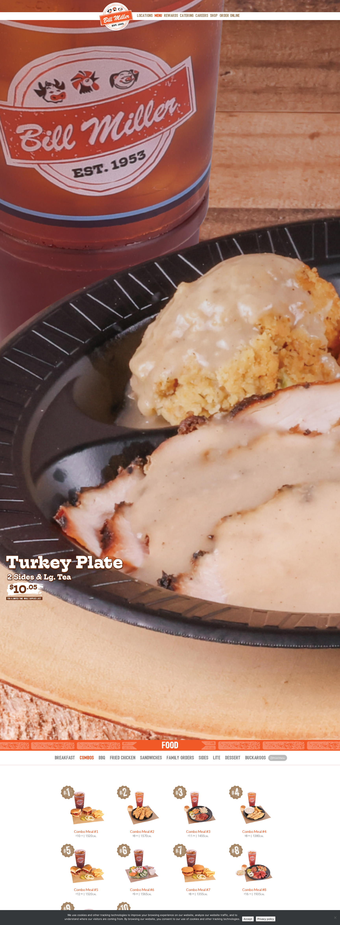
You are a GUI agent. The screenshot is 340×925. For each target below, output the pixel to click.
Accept (248, 918)
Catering (187, 16)
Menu (158, 16)
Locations (145, 16)
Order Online (230, 16)
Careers (202, 16)
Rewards (171, 16)
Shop (214, 16)
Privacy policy (265, 918)
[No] (335, 917)
